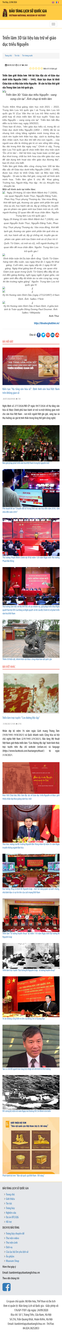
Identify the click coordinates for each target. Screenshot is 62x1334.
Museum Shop (12, 1261)
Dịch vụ (9, 1247)
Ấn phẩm (10, 1256)
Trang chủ (8, 55)
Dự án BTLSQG (12, 1217)
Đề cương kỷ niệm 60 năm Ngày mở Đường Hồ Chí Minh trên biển (26, 1111)
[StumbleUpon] (57, 335)
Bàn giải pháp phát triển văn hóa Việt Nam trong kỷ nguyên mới (25, 463)
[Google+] (48, 335)
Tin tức (17, 55)
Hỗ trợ (9, 1222)
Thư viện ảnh (12, 1242)
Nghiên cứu (11, 1213)
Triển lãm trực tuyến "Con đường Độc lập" (21, 718)
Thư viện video (12, 1238)
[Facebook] (39, 335)
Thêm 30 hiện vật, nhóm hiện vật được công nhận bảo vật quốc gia (27, 659)
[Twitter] (43, 335)
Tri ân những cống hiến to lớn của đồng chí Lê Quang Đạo (23, 1019)
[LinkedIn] (53, 335)
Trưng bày (10, 1208)
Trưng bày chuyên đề (15, 1233)
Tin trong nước (27, 55)
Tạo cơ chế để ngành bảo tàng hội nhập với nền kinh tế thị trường (26, 1069)
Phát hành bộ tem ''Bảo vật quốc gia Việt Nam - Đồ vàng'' (23, 1176)
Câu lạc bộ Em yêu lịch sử (17, 1252)
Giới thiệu (10, 1199)
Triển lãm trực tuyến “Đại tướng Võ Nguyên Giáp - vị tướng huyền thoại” (28, 970)
